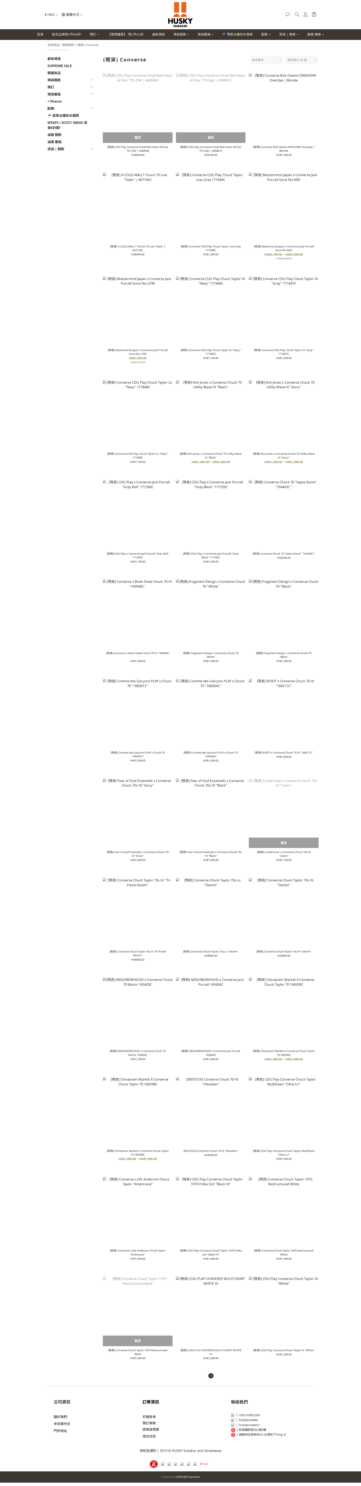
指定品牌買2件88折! (66, 34)
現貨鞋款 (179, 34)
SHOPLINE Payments (187, 1477)
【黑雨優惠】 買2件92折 (126, 34)
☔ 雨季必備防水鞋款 (237, 34)
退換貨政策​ (150, 1429)
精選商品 (54, 73)
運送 (145, 1436)
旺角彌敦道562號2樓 (252, 1430)
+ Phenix (54, 101)
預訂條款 (149, 1423)
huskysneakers (249, 1425)
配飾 (264, 34)
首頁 (40, 34)
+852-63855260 (249, 1415)
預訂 (93, 34)
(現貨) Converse (88, 45)
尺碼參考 (149, 1417)
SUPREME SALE (59, 66)
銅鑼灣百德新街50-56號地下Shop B (262, 1434)
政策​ (152, 1436)
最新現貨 (158, 34)
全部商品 (53, 45)
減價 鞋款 (54, 134)
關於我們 (60, 1417)
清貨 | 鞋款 (287, 34)
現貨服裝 (204, 34)
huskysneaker (248, 1420)
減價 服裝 (314, 34)
